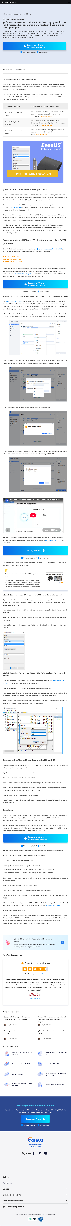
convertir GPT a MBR (53, 905)
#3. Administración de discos (12, 262)
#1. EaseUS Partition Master (12, 256)
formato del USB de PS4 (53, 540)
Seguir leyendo (34, 996)
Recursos (7, 1183)
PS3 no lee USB (16, 207)
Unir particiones (17, 1074)
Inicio (5, 14)
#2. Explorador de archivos (12, 259)
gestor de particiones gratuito (23, 274)
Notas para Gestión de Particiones (19, 14)
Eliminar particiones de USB (55, 1084)
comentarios (42, 974)
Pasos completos (46, 116)
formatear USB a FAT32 (14, 301)
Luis (15, 69)
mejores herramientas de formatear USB (48, 249)
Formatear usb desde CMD (21, 1064)
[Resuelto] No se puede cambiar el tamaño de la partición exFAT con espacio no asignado (52, 1019)
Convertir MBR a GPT (52, 1064)
